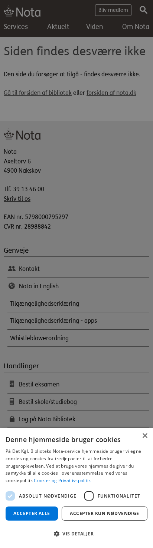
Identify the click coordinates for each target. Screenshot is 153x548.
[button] (76, 533)
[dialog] (76, 488)
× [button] (144, 436)
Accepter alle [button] (31, 513)
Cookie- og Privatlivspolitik (62, 480)
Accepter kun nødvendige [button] (104, 513)
